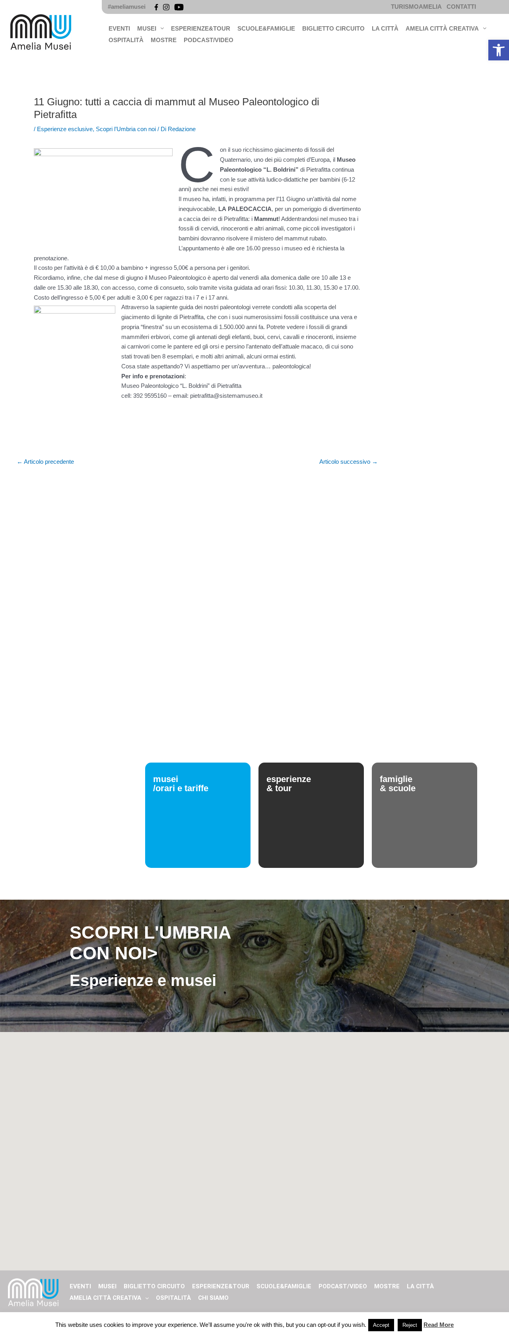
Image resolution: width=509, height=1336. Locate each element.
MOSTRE (164, 40)
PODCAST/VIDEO (208, 40)
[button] (498, 50)
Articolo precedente (45, 462)
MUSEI (146, 28)
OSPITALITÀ (126, 40)
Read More (439, 1324)
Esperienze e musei (143, 980)
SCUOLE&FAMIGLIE (266, 28)
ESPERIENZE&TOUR (200, 28)
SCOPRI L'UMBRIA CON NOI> (150, 942)
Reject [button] (409, 1325)
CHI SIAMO (213, 1297)
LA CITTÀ (385, 28)
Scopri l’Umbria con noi (126, 129)
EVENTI (119, 28)
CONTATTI (461, 6)
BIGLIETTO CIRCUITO (333, 28)
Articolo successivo (348, 462)
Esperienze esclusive (65, 129)
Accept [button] (381, 1325)
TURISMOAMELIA (416, 6)
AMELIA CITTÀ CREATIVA (442, 28)
